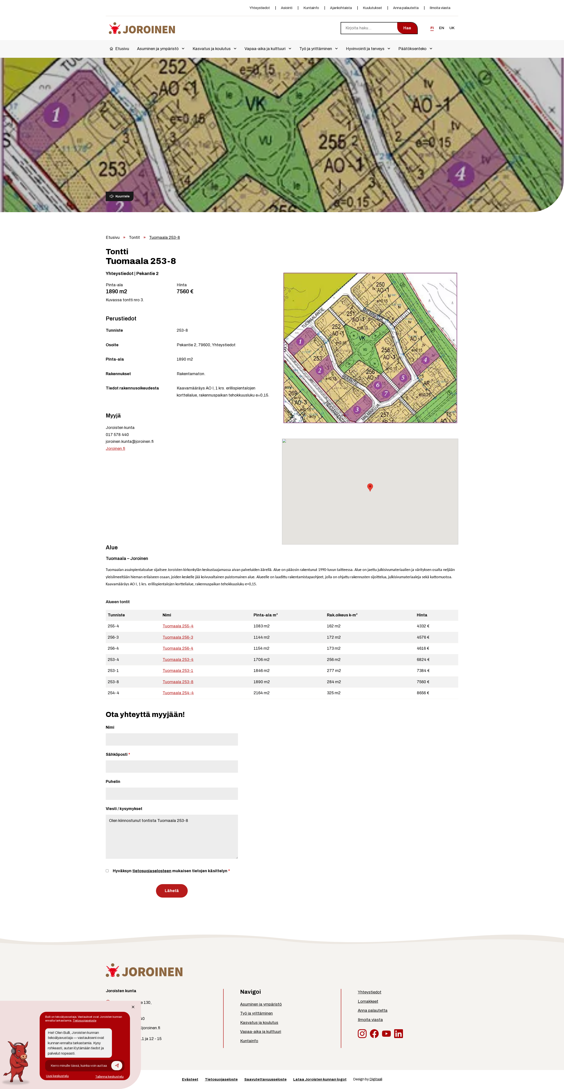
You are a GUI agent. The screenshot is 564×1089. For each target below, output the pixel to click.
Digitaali (375, 1079)
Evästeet (190, 1079)
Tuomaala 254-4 (178, 693)
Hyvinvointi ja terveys (365, 49)
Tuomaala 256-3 (178, 637)
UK (452, 28)
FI (432, 28)
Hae (407, 28)
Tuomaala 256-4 (178, 648)
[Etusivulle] (142, 27)
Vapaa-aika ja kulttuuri (265, 49)
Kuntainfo (311, 8)
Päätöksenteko (412, 49)
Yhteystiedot (259, 8)
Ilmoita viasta (440, 8)
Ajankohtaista (341, 8)
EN (441, 28)
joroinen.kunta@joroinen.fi (130, 441)
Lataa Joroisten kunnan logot (320, 1079)
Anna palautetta (406, 8)
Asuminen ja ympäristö (158, 49)
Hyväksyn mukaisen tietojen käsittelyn (171, 871)
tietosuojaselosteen (151, 871)
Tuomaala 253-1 (178, 670)
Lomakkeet (368, 1001)
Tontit (134, 237)
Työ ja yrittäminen (315, 49)
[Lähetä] (116, 1065)
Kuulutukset (372, 8)
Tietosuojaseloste (221, 1079)
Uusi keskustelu (57, 1076)
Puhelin (113, 781)
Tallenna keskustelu (109, 1076)
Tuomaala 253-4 (178, 659)
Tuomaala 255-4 (178, 626)
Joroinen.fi (115, 448)
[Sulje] (133, 1006)
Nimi (110, 727)
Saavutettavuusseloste (265, 1079)
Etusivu (122, 49)
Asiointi (286, 8)
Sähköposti (118, 754)
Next (464, 348)
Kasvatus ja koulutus (212, 49)
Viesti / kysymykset (124, 808)
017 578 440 (117, 434)
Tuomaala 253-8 (178, 682)
